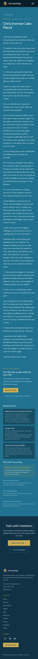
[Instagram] (5, 639)
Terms (5, 628)
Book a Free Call (10, 390)
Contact (5, 618)
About (5, 599)
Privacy (5, 622)
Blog (4, 612)
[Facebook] (10, 639)
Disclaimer (6, 625)
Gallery (5, 609)
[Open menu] (33, 3)
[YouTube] (15, 639)
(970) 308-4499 (8, 587)
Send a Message (19, 550)
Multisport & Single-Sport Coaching (17, 396)
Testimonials (7, 605)
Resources (6, 615)
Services (5, 602)
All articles (9, 15)
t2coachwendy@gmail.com (12, 584)
